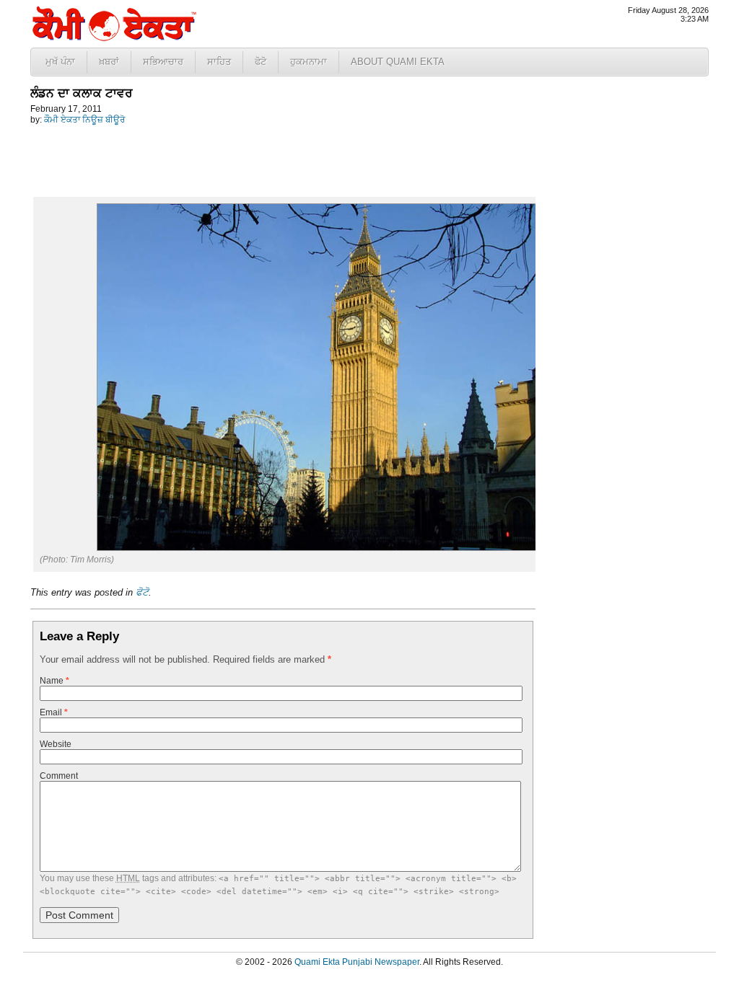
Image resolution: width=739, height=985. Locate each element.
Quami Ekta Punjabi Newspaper (356, 962)
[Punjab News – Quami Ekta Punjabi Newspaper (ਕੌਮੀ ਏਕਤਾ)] (113, 38)
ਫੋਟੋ (260, 61)
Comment (59, 776)
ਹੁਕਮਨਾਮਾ (308, 61)
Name (54, 681)
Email (54, 712)
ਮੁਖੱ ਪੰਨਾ (60, 61)
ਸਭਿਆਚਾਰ (163, 61)
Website (55, 744)
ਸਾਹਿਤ (219, 61)
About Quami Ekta (398, 61)
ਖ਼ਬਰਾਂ (109, 61)
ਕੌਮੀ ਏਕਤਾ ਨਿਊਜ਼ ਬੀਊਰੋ (84, 120)
